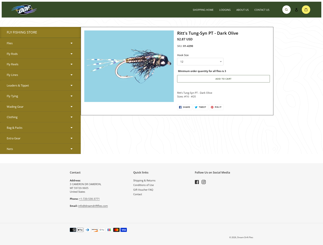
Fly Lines (12, 75)
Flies (10, 43)
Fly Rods (12, 54)
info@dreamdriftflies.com (93, 205)
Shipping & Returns (144, 180)
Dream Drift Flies (245, 237)
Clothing (12, 117)
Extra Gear (14, 138)
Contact (137, 194)
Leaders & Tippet (18, 85)
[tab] (40, 43)
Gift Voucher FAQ (143, 189)
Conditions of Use (143, 185)
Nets (10, 149)
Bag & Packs (14, 128)
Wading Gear (15, 107)
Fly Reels (12, 64)
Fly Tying (12, 96)
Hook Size (183, 55)
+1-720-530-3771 (89, 198)
